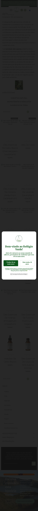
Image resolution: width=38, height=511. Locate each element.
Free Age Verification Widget (19, 274)
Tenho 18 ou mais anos (10, 263)
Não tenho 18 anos (27, 263)
